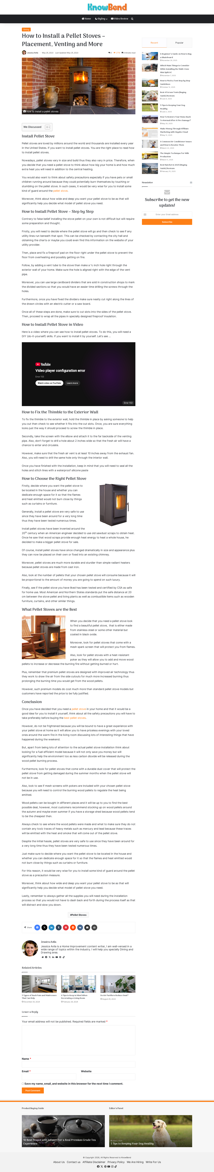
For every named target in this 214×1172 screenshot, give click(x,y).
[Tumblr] (59, 927)
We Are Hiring (135, 1162)
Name (26, 1058)
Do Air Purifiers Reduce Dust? (114, 995)
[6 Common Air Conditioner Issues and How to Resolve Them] (150, 144)
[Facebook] (37, 927)
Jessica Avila (32, 53)
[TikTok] (63, 957)
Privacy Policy (116, 1162)
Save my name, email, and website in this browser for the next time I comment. (73, 1083)
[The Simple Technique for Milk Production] (150, 155)
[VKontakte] (80, 927)
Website (86, 1071)
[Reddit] (73, 927)
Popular (179, 42)
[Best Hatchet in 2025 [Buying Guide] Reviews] (150, 168)
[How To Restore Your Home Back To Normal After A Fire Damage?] (150, 119)
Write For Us (153, 1162)
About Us (59, 1162)
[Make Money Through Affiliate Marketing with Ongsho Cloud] (150, 132)
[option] (63, 1131)
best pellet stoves (75, 717)
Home (87, 19)
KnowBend (126, 1157)
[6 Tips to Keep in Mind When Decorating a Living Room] (78, 984)
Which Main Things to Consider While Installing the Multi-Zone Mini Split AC (174, 69)
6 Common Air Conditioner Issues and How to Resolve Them (176, 143)
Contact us (73, 1162)
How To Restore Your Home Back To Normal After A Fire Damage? (175, 118)
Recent (154, 42)
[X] (44, 927)
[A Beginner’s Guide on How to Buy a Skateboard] (150, 56)
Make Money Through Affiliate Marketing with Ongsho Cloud (174, 130)
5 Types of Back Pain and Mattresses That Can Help (39, 997)
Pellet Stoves (79, 914)
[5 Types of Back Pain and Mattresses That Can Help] (39, 984)
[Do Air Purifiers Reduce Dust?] (117, 984)
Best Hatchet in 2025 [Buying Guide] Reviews (173, 166)
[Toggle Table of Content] (46, 127)
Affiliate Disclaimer (94, 1162)
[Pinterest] (66, 927)
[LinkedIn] (51, 927)
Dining (26, 29)
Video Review (121, 19)
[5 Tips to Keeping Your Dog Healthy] (150, 107)
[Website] (42, 957)
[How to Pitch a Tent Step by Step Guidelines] (150, 83)
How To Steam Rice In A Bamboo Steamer (48, 1144)
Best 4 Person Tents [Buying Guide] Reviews (173, 94)
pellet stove (60, 190)
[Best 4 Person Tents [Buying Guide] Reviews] (150, 95)
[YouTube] (56, 957)
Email (26, 1071)
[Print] (94, 927)
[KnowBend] (107, 7)
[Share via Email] (87, 927)
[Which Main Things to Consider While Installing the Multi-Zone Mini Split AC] (150, 68)
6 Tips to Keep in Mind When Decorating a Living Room (74, 997)
